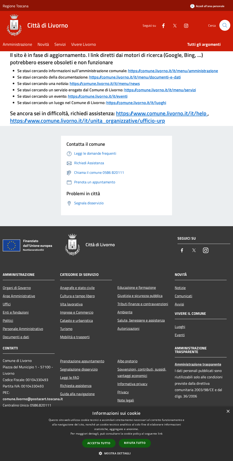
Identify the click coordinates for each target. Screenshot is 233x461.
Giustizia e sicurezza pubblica (139, 295)
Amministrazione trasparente (198, 364)
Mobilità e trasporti (75, 337)
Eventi (180, 335)
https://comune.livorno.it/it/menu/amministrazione (173, 71)
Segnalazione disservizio (79, 369)
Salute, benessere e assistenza (141, 320)
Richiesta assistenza (75, 385)
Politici (8, 320)
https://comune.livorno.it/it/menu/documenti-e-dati (135, 77)
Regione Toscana (15, 6)
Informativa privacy (132, 384)
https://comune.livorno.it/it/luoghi (136, 103)
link (160, 433)
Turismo (66, 328)
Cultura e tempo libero (77, 296)
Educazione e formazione (136, 287)
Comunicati (183, 296)
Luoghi (180, 326)
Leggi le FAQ (69, 377)
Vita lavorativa (71, 304)
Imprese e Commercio (76, 312)
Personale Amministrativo (23, 328)
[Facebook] (161, 25)
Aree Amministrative (19, 296)
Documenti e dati (16, 337)
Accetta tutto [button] (98, 443)
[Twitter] (172, 25)
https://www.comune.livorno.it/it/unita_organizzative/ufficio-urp (87, 120)
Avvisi (179, 304)
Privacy (123, 392)
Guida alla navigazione (77, 394)
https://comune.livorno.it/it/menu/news (105, 83)
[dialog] (116, 434)
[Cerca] (224, 25)
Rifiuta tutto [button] (135, 443)
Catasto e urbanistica (76, 320)
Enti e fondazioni (16, 312)
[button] (116, 453)
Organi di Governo (17, 287)
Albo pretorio (127, 361)
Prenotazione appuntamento (82, 361)
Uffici (7, 304)
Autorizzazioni (128, 328)
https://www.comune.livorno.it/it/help (162, 113)
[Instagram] (184, 25)
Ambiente (124, 312)
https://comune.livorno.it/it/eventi (97, 96)
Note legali (125, 400)
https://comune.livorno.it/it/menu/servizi (160, 90)
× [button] (228, 411)
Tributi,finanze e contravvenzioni (142, 304)
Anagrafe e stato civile (77, 287)
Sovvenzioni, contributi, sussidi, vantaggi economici (141, 372)
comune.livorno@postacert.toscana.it (33, 399)
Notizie (180, 287)
